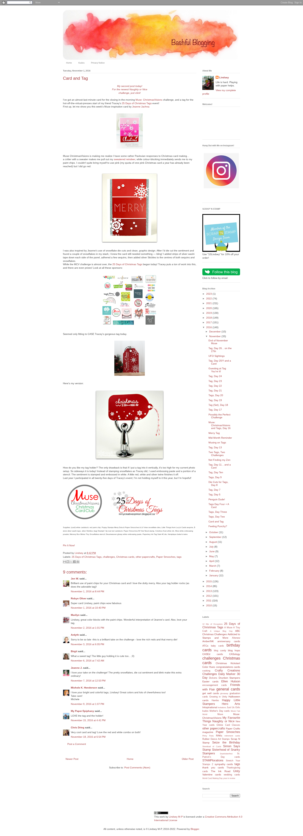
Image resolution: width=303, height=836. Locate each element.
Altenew (236, 638)
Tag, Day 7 (214, 489)
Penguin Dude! (216, 499)
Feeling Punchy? (217, 526)
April (212, 561)
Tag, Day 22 (215, 385)
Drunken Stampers (229, 677)
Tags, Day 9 (215, 477)
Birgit (74, 651)
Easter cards (210, 681)
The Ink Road (220, 771)
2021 (209, 303)
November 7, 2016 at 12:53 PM (88, 680)
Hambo (215, 700)
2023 (209, 293)
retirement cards (232, 736)
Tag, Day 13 (215, 447)
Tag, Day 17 (215, 409)
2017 (209, 322)
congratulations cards (228, 666)
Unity (236, 771)
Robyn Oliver (78, 598)
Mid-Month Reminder (220, 437)
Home (69, 63)
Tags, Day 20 (215, 395)
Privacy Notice (98, 63)
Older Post (188, 759)
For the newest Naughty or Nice (129, 89)
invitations (222, 707)
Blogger (195, 829)
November (215, 336)
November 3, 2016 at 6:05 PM (87, 644)
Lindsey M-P (176, 816)
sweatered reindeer (124, 159)
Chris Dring (77, 727)
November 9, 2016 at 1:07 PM (87, 704)
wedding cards (232, 774)
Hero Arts (231, 704)
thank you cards (213, 767)
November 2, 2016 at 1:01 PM (87, 627)
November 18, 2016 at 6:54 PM (88, 736)
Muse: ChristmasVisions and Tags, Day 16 (219, 425)
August (213, 541)
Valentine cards (211, 774)
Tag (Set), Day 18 (218, 405)
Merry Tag (214, 433)
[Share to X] (71, 561)
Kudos (81, 63)
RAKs (219, 735)
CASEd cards (212, 654)
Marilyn (75, 615)
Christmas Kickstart (228, 663)
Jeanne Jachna (140, 106)
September (215, 537)
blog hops (234, 650)
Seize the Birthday (226, 742)
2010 (209, 605)
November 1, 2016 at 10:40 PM (88, 607)
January (214, 575)
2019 (209, 313)
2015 (209, 581)
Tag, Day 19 (215, 400)
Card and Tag (216, 521)
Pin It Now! (69, 545)
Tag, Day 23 (215, 381)
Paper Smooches (165, 556)
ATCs (205, 645)
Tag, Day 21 (215, 390)
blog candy (220, 650)
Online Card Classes (228, 725)
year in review (229, 778)
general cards (228, 689)
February (214, 570)
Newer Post (72, 759)
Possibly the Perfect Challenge (219, 416)
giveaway (224, 693)
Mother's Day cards (220, 711)
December (215, 331)
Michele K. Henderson (84, 687)
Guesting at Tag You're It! (217, 370)
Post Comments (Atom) (137, 767)
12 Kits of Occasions (212, 624)
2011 (209, 600)
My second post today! (129, 86)
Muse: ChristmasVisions (149, 99)
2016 (209, 327)
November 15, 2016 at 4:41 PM (88, 720)
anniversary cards (228, 641)
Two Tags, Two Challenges (216, 454)
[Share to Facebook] (74, 561)
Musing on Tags (217, 442)
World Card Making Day (212, 778)
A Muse (228, 627)
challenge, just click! (130, 92)
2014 (209, 586)
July (211, 546)
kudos (205, 711)
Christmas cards (125, 556)
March (213, 565)
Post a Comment (76, 744)
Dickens (213, 678)
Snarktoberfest (226, 754)
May (212, 556)
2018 (209, 317)
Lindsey (224, 77)
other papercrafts (145, 556)
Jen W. (75, 578)
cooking (206, 671)
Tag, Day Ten (215, 472)
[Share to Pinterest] (78, 561)
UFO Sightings (216, 356)
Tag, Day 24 (215, 376)
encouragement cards (214, 685)
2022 (209, 298)
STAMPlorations (212, 760)
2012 (209, 595)
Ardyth (75, 634)
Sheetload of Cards (211, 746)
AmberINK (208, 641)
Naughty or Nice (223, 721)
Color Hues (208, 666)
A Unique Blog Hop (221, 631)
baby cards (217, 646)
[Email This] (64, 561)
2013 (209, 591)
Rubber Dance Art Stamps (216, 739)
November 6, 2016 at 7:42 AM (87, 660)
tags (179, 556)
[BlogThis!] (68, 561)
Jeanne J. (77, 667)
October (214, 532)
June (212, 551)
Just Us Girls (233, 707)
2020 (209, 308)
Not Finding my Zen (219, 459)
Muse (220, 714)
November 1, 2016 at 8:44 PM (87, 591)
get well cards (210, 693)
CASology (234, 654)
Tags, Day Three (217, 511)
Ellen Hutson (230, 681)
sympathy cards (224, 764)
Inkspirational (209, 707)
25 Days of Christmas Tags (137, 103)
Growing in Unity (218, 697)
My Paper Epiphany (82, 711)
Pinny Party (208, 736)
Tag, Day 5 (214, 494)
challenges (109, 556)
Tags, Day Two (216, 516)
